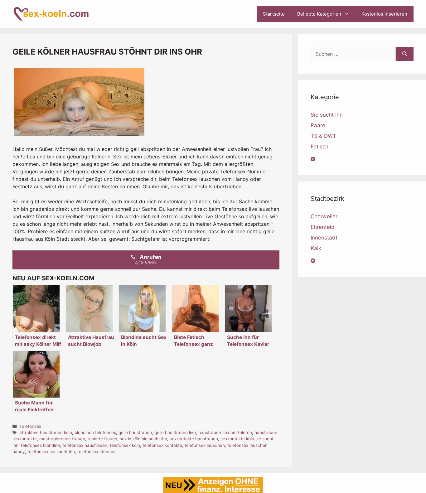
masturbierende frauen (62, 438)
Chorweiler (324, 216)
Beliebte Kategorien (319, 14)
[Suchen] (405, 54)
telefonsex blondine (40, 445)
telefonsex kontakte (162, 445)
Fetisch (319, 146)
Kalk (316, 248)
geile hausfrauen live (175, 432)
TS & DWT (323, 136)
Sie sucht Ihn (327, 115)
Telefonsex (30, 426)
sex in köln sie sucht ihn (143, 438)
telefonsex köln (125, 445)
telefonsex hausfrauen (84, 445)
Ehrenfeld (323, 227)
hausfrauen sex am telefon (225, 432)
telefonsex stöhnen (96, 451)
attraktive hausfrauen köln (45, 432)
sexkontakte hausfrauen (194, 438)
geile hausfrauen (135, 432)
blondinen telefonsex (95, 432)
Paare (318, 125)
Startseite (274, 14)
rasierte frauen (102, 438)
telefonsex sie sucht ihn (51, 451)
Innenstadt (324, 237)
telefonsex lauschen (205, 445)
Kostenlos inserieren (384, 14)
